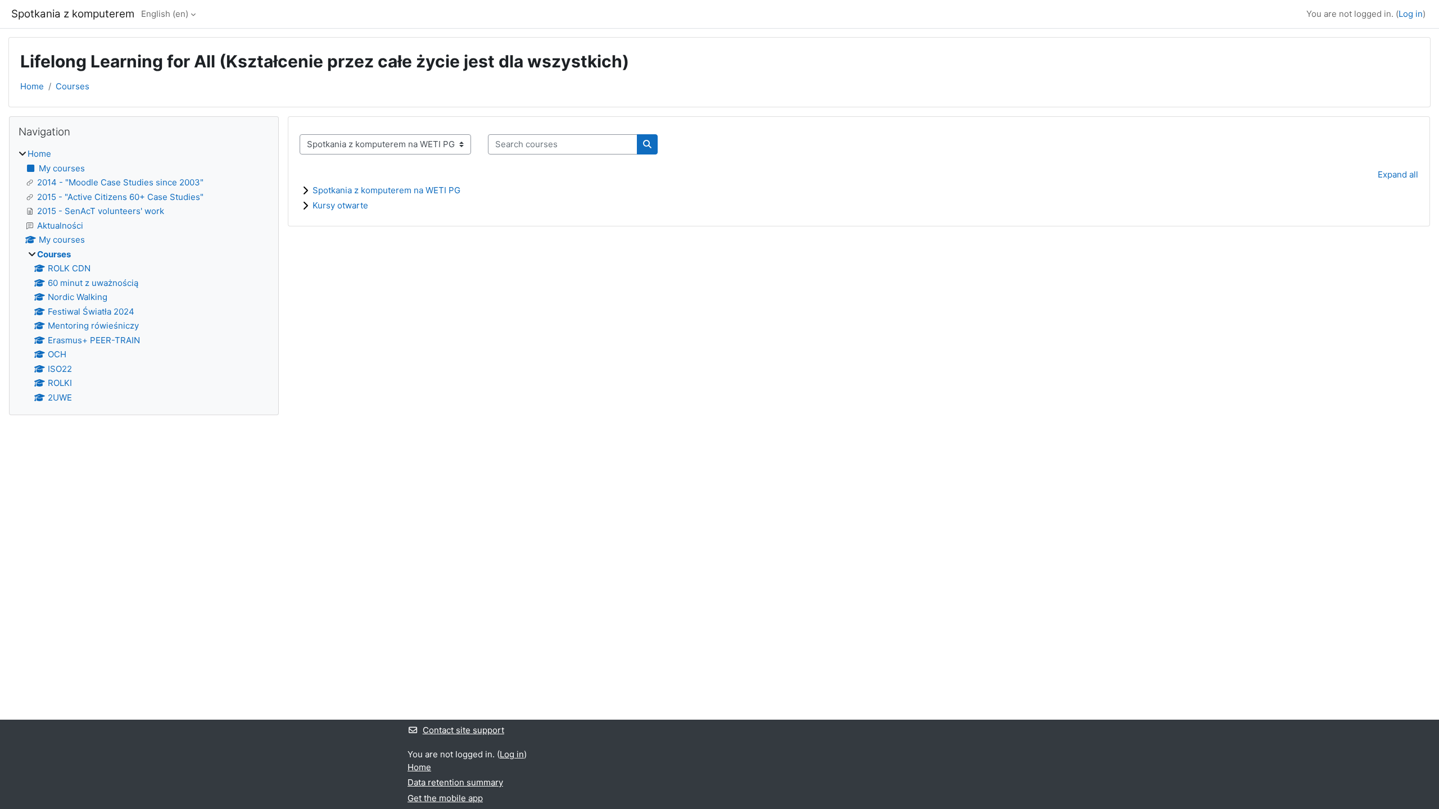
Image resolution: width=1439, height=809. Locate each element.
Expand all (1398, 174)
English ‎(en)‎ (164, 13)
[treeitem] (144, 276)
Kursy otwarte (340, 205)
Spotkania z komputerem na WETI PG (386, 190)
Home (32, 86)
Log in (1411, 13)
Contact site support (463, 730)
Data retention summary (455, 782)
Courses (72, 86)
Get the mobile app (445, 798)
